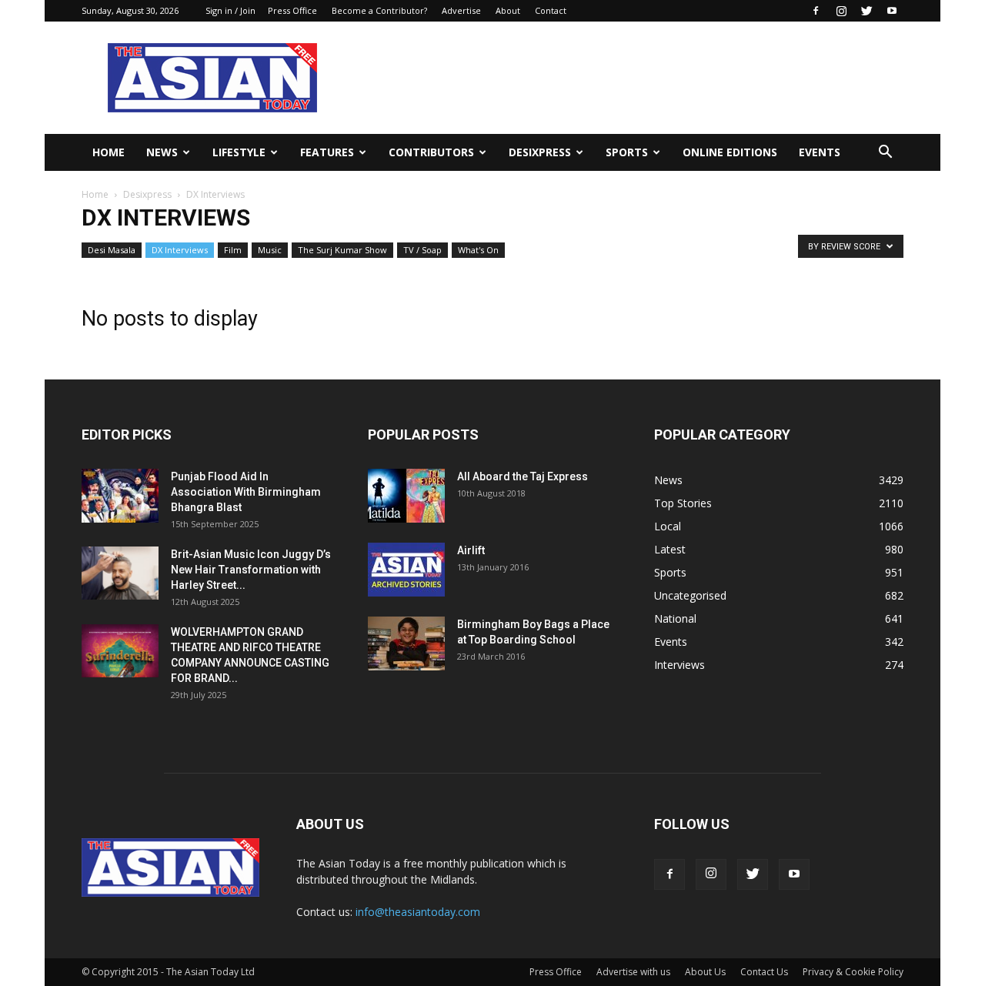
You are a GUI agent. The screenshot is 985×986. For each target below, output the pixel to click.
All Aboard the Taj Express (522, 476)
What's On (478, 250)
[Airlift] (406, 570)
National (675, 618)
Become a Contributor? (379, 10)
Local (667, 526)
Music (270, 250)
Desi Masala (111, 250)
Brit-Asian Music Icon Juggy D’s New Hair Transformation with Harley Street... (251, 569)
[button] (884, 152)
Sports (627, 152)
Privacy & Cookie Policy (853, 971)
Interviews (679, 664)
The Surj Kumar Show (342, 250)
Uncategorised (690, 595)
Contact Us (764, 971)
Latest (670, 549)
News (162, 152)
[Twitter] (866, 11)
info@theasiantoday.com (418, 911)
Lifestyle (238, 152)
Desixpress (147, 194)
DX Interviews (180, 250)
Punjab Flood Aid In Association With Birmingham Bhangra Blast (246, 491)
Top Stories (683, 503)
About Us (705, 971)
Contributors (431, 152)
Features (327, 152)
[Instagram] (841, 11)
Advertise (461, 10)
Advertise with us (633, 971)
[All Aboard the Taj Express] (406, 496)
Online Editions (730, 152)
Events (819, 152)
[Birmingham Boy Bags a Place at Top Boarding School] (406, 643)
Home (108, 152)
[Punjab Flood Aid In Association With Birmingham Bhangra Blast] (120, 496)
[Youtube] (891, 11)
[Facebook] (815, 11)
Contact (550, 10)
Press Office (292, 10)
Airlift (471, 550)
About (508, 10)
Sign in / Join (230, 10)
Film (233, 250)
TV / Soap (422, 250)
